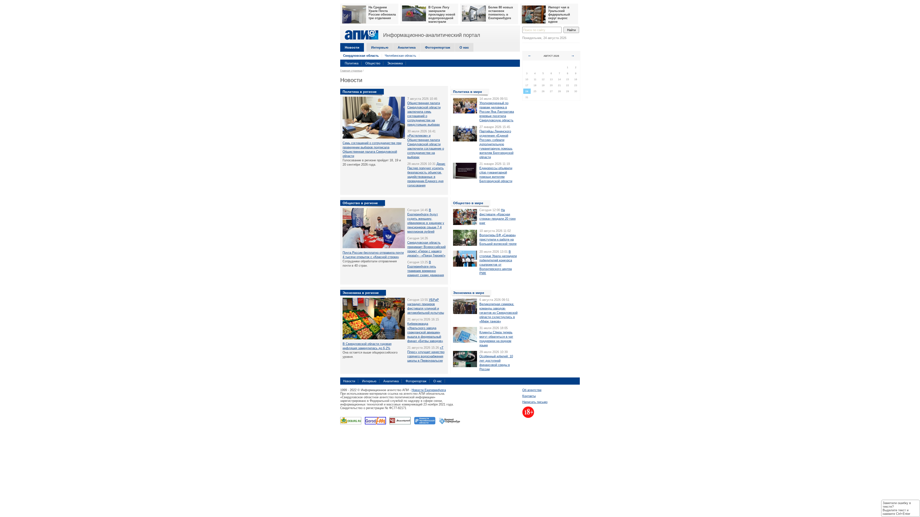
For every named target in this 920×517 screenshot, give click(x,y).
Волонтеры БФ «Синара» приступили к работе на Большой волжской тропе (498, 239)
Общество (372, 63)
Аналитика (407, 47)
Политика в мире (467, 92)
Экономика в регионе (361, 293)
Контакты (529, 396)
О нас (464, 47)
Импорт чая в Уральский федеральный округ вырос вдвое (559, 14)
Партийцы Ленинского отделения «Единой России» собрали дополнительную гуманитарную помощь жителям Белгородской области (496, 144)
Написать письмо (534, 402)
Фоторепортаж (437, 47)
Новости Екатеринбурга (429, 390)
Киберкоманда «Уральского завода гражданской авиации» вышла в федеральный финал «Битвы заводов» (425, 332)
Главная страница (351, 70)
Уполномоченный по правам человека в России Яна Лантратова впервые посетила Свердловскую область (496, 111)
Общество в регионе (360, 203)
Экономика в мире (468, 293)
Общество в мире (468, 203)
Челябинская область (400, 55)
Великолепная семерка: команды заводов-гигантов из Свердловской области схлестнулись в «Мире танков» (498, 312)
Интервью (379, 47)
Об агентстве (531, 390)
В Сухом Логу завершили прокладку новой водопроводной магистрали (441, 14)
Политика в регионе (360, 92)
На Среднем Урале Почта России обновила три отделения (382, 13)
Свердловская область (361, 55)
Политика (351, 63)
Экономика (395, 63)
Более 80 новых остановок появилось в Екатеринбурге (500, 13)
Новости (352, 47)
